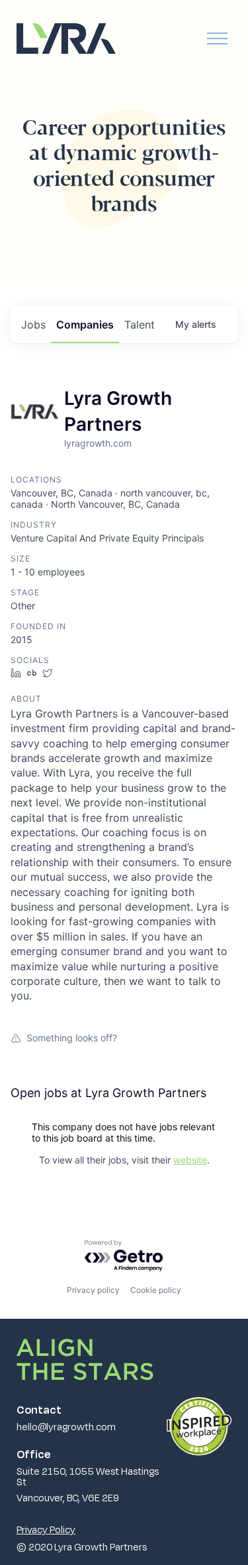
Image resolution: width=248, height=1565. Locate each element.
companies (85, 324)
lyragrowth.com (98, 443)
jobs (33, 324)
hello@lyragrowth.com (66, 1426)
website (190, 1159)
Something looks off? (71, 1037)
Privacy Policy (46, 1529)
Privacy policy (93, 1290)
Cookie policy (155, 1290)
